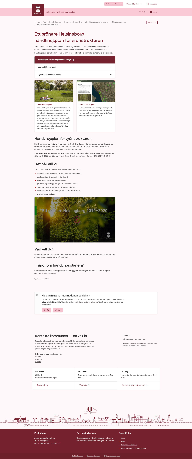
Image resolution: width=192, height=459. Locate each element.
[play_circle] (75, 220)
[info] (112, 200)
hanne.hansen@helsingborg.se (45, 273)
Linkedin (38, 362)
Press (123, 441)
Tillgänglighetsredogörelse (112, 456)
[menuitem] (113, 4)
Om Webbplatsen (77, 456)
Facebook (38, 356)
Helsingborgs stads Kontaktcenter (86, 302)
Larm (123, 438)
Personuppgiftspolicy (93, 456)
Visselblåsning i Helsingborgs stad (133, 448)
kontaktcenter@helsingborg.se (46, 377)
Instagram (38, 359)
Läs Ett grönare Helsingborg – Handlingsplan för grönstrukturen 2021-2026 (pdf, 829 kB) (80, 156)
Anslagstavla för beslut (129, 445)
